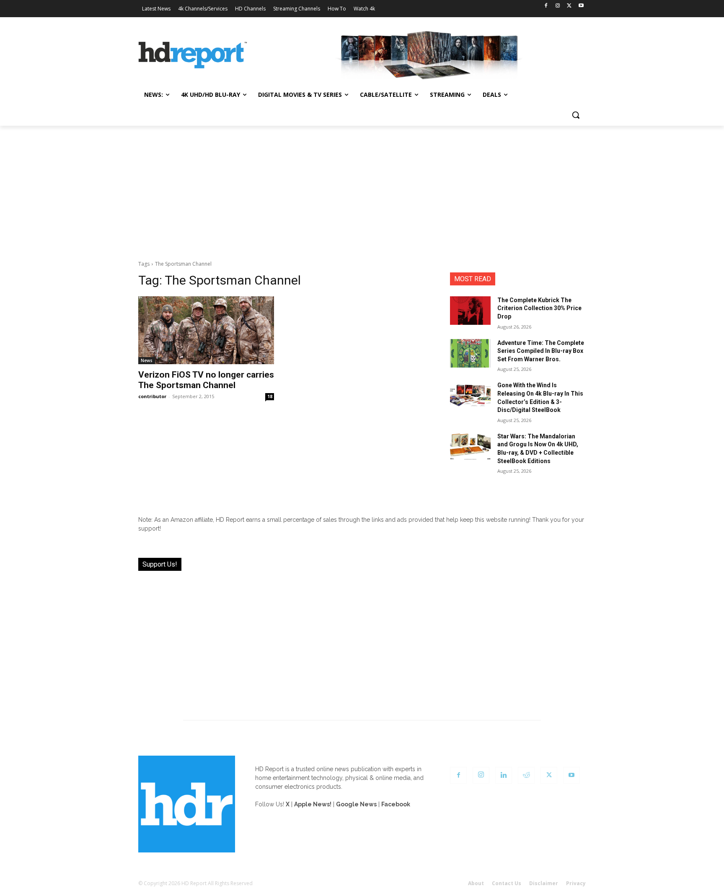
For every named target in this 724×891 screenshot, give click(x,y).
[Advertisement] (362, 188)
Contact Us (506, 883)
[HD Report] (192, 55)
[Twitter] (569, 6)
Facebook (395, 804)
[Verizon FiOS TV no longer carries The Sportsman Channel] (206, 330)
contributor (152, 396)
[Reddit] (526, 775)
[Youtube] (581, 6)
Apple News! (312, 804)
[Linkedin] (503, 775)
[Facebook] (546, 6)
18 (269, 396)
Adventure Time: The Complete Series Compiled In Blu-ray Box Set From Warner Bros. (540, 351)
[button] (576, 115)
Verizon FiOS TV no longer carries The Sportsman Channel (206, 380)
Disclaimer (543, 883)
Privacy (576, 883)
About (476, 883)
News (147, 360)
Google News (356, 804)
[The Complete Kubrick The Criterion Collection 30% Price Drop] (470, 310)
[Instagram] (558, 6)
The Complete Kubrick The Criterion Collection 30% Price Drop (539, 308)
